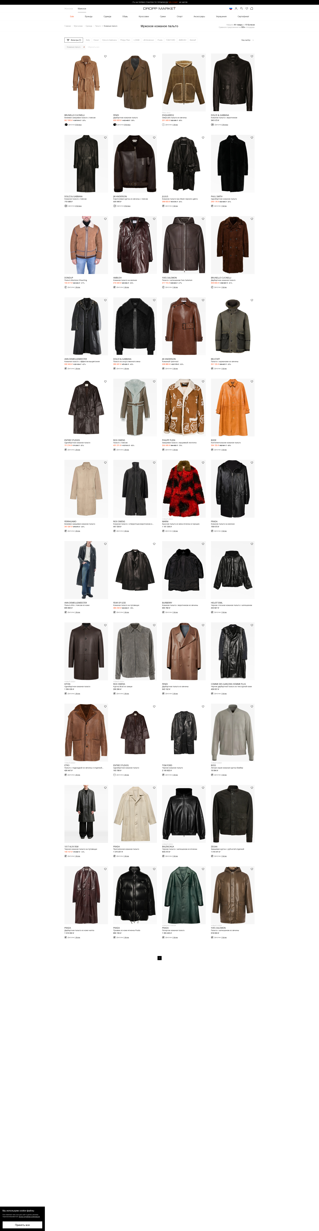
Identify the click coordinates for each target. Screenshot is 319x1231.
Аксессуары (199, 16)
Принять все (22, 1224)
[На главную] (159, 8)
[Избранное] (246, 8)
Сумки (163, 16)
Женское (68, 8)
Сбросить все (93, 47)
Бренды (88, 16)
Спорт (180, 16)
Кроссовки (144, 16)
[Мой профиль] (236, 8)
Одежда (107, 16)
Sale (72, 16)
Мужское (82, 8)
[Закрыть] (84, 47)
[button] (22, 1219)
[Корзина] (252, 8)
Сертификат (243, 16)
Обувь (125, 16)
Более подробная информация (29, 1216)
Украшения (221, 16)
